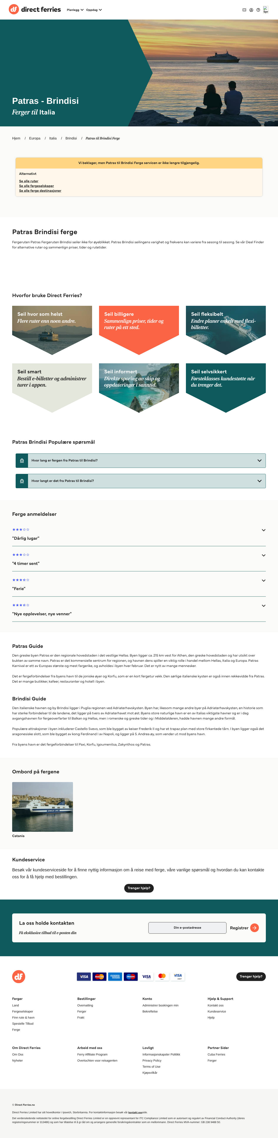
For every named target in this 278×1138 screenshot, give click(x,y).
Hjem (16, 138)
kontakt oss (135, 1112)
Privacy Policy (151, 1060)
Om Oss (17, 1054)
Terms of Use (151, 1066)
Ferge (16, 1029)
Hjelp (211, 1017)
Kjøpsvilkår (149, 1072)
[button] (141, 460)
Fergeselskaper (22, 1011)
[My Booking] (244, 10)
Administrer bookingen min (160, 1005)
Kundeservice (217, 1011)
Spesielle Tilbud (22, 1023)
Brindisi (71, 138)
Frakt (80, 1017)
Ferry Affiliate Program (92, 1054)
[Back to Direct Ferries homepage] (35, 9)
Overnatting (85, 1005)
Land (15, 1005)
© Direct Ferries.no (23, 1104)
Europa (34, 138)
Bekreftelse (150, 1011)
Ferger (81, 1011)
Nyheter (17, 1060)
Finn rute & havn (23, 1017)
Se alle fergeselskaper (36, 186)
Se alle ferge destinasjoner (40, 191)
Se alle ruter (28, 181)
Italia (53, 138)
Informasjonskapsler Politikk (161, 1054)
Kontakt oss (215, 1005)
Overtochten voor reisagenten (97, 1060)
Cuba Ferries (216, 1054)
